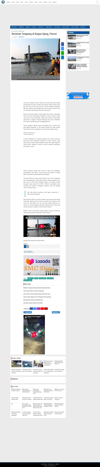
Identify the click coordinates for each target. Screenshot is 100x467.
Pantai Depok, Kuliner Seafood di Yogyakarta (33, 291)
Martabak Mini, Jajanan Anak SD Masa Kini (33, 300)
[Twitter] (88, 2)
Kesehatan (14, 27)
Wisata (26, 2)
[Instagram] (92, 2)
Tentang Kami (44, 464)
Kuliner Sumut (50, 278)
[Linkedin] (62, 57)
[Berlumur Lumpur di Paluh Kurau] (60, 390)
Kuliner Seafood (42, 278)
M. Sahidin (30, 251)
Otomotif (33, 27)
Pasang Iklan (51, 464)
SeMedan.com (21, 36)
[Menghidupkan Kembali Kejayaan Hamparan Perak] (49, 405)
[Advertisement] (50, 14)
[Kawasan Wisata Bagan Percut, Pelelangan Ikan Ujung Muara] (49, 363)
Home (13, 31)
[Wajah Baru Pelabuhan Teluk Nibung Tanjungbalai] (16, 406)
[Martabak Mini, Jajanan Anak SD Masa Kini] (60, 362)
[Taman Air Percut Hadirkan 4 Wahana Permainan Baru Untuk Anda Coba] (38, 405)
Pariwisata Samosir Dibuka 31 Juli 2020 (82, 57)
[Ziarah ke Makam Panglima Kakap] (16, 390)
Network (82, 27)
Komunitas (40, 27)
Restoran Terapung (28, 280)
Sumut (22, 2)
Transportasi (48, 27)
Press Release (65, 27)
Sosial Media (57, 27)
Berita (13, 2)
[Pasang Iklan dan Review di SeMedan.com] (78, 95)
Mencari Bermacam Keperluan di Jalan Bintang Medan (81, 51)
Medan (17, 2)
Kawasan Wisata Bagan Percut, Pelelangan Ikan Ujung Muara (37, 297)
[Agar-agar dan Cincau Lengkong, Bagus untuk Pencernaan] (38, 363)
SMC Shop (55, 2)
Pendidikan (21, 27)
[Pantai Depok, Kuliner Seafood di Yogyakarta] (27, 363)
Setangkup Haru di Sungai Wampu (82, 43)
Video (50, 2)
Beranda (9, 2)
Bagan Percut (30, 278)
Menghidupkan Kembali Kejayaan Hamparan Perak (48, 413)
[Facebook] (86, 2)
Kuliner (16, 31)
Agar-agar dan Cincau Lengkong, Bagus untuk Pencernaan (36, 294)
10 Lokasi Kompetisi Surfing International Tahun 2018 (26, 413)
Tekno (40, 2)
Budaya (35, 2)
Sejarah (31, 2)
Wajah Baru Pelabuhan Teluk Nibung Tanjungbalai (16, 413)
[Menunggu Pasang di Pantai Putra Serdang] (27, 390)
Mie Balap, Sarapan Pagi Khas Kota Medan (33, 303)
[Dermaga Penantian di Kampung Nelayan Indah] (38, 391)
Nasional (45, 2)
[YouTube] (90, 2)
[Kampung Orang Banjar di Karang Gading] (60, 405)
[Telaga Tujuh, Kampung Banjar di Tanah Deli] (49, 390)
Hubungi (57, 464)
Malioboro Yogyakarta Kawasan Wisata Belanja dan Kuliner (36, 287)
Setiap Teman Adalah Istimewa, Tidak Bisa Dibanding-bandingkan (81, 65)
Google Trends (75, 27)
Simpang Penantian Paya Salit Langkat (82, 36)
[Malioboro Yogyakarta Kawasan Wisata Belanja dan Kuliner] (16, 363)
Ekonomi (28, 27)
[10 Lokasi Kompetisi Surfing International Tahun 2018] (27, 405)
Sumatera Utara (21, 31)
